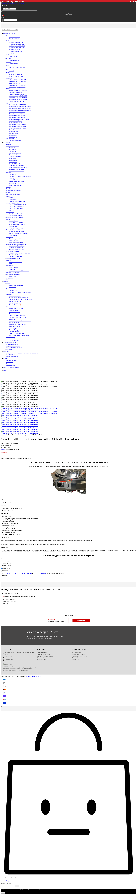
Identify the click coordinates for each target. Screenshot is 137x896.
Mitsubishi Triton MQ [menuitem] (14, 83)
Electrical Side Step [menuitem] (14, 255)
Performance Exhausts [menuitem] (15, 215)
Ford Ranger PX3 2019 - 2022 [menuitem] (17, 48)
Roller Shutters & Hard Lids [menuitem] (13, 230)
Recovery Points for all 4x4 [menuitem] (16, 228)
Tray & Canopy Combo (9, 342)
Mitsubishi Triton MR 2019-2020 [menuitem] (17, 85)
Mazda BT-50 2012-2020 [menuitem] (16, 76)
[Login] (1, 11)
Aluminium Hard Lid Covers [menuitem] (16, 231)
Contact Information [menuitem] (12, 356)
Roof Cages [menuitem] (9, 237)
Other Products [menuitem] (10, 337)
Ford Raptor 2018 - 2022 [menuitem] (15, 51)
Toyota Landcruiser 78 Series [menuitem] (17, 114)
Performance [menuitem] (10, 212)
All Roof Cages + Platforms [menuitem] (16, 239)
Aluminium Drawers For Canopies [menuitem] (18, 298)
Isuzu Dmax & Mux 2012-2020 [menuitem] (17, 67)
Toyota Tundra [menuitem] (13, 130)
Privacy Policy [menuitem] (10, 362)
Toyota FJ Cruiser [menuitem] (14, 131)
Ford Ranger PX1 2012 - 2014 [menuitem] (16, 44)
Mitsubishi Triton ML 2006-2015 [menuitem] (17, 81)
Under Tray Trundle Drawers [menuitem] (17, 333)
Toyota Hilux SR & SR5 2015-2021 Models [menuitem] (20, 110)
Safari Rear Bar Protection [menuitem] (16, 165)
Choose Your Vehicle (9, 33)
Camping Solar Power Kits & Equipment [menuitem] (20, 176)
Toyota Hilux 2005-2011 (26, 574)
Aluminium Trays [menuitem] (13, 310)
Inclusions (5, 570)
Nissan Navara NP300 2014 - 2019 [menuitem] (18, 90)
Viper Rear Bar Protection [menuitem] (16, 171)
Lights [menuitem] (7, 196)
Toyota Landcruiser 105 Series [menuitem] (17, 126)
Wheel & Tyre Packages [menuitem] (13, 274)
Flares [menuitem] (8, 192)
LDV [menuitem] (7, 69)
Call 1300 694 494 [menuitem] (11, 355)
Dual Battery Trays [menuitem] (11, 189)
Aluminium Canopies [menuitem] (14, 296)
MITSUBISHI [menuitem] (9, 78)
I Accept (3, 892)
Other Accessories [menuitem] (11, 280)
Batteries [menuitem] (8, 144)
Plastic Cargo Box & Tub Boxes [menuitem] (14, 217)
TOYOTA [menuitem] (8, 103)
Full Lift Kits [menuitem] (12, 269)
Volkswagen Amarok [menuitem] (15, 140)
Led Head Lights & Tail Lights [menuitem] (17, 201)
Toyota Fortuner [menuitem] (13, 133)
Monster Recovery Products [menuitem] (17, 224)
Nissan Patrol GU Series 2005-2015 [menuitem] (18, 99)
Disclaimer (5, 572)
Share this (4, 575)
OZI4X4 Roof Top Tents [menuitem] (15, 185)
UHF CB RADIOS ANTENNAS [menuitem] (16, 206)
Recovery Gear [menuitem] (13, 226)
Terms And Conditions (43, 654)
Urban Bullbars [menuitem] (13, 162)
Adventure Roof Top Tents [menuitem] (16, 181)
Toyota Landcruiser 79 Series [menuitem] (17, 115)
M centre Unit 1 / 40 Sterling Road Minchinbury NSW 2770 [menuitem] (22, 353)
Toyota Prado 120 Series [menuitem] (15, 121)
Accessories (6, 142)
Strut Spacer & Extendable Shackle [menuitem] (19, 271)
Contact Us (6, 351)
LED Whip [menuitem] (11, 210)
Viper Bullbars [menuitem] (13, 160)
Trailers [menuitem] (8, 283)
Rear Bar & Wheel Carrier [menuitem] (16, 164)
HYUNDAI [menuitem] (8, 62)
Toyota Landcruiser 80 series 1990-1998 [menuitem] (20, 117)
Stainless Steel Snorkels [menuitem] (15, 262)
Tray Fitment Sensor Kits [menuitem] (16, 326)
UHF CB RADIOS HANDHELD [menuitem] (16, 208)
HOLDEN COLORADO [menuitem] (14, 60)
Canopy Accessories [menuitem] (15, 303)
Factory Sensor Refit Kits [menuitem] (16, 248)
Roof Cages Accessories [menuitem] (16, 242)
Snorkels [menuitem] (8, 260)
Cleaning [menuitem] (8, 187)
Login (4, 370)
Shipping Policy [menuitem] (10, 365)
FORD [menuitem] (7, 40)
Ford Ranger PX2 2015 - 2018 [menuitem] (17, 46)
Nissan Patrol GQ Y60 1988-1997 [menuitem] (18, 96)
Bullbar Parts (11, 574)
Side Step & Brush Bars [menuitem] (15, 256)
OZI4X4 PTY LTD (42, 574)
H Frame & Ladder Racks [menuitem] (13, 194)
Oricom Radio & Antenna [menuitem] (13, 203)
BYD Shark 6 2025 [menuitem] (14, 39)
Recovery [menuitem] (9, 219)
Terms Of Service (42, 652)
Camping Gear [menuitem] (13, 174)
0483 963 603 (9, 660)
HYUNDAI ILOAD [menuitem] (13, 64)
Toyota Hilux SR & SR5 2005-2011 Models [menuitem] (20, 106)
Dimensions (5, 559)
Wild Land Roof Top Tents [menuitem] (16, 183)
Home (2, 435)
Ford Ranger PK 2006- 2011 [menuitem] (16, 42)
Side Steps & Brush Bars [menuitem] (12, 251)
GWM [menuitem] (7, 55)
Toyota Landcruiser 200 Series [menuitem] (17, 128)
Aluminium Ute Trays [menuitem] (15, 314)
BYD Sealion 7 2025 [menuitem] (14, 37)
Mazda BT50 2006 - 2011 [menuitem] (15, 74)
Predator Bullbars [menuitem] (14, 155)
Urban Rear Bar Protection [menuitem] (16, 169)
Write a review (81, 620)
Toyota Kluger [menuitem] (13, 137)
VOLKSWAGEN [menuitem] (10, 139)
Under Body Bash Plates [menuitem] (13, 273)
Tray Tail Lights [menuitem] (13, 328)
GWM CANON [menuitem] (13, 56)
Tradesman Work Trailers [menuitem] (16, 285)
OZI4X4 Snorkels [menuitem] (13, 264)
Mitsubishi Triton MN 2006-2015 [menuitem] (17, 80)
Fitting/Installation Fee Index (11, 367)
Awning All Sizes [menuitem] (13, 240)
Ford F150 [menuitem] (11, 53)
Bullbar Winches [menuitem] (13, 221)
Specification (6, 568)
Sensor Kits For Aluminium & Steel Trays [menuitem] (20, 321)
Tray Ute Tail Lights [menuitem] (14, 330)
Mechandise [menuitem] (12, 339)
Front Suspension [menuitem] (14, 267)
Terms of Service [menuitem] (11, 360)
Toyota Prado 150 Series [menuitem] (15, 123)
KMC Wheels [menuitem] (12, 276)
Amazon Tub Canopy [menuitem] (15, 301)
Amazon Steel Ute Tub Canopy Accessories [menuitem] (21, 299)
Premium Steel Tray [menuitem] (14, 312)
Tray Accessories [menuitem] (14, 323)
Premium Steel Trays (78, 658)
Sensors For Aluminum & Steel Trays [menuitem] (16, 244)
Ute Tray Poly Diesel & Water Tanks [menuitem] (19, 335)
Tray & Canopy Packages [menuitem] (16, 308)
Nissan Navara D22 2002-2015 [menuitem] (17, 94)
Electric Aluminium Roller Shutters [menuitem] (18, 233)
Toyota (17, 574)
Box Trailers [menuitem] (12, 287)
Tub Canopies (76, 659)
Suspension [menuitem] (9, 265)
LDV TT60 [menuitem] (11, 71)
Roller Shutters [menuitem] (13, 235)
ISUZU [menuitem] (7, 65)
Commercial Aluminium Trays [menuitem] (17, 317)
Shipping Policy (41, 659)
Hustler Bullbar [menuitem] (13, 151)
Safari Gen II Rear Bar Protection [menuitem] (18, 167)
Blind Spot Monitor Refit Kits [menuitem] (16, 246)
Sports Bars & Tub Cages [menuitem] (13, 258)
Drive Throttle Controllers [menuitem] (16, 214)
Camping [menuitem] (8, 173)
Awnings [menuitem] (11, 178)
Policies (5, 358)
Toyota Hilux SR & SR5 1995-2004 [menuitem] (18, 105)
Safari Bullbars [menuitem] (13, 158)
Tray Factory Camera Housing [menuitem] (17, 324)
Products (5, 281)
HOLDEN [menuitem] (8, 58)
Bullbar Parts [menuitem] (12, 149)
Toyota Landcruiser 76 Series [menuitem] (17, 112)
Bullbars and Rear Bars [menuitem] (12, 146)
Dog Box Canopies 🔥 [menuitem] (15, 305)
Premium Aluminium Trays (79, 656)
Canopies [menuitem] (9, 294)
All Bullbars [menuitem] (12, 148)
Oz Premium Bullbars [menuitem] (15, 153)
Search (17, 886)
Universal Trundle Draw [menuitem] (15, 331)
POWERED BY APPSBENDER (33, 676)
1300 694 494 (9, 657)
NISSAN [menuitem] (8, 89)
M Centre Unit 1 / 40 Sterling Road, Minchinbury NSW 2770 (19, 653)
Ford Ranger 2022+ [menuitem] (14, 49)
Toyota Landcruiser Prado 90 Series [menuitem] (19, 119)
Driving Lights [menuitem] (12, 199)
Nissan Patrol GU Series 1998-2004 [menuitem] (18, 98)
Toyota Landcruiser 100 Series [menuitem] (17, 124)
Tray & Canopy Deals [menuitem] (12, 344)
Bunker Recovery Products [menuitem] (16, 223)
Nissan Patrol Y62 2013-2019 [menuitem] (16, 101)
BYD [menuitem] (7, 35)
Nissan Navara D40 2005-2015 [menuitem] (17, 92)
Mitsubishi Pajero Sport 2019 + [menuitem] (17, 87)
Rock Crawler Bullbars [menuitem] (15, 156)
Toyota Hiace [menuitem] (13, 135)
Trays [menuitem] (7, 306)
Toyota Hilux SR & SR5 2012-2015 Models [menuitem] (20, 108)
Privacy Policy (41, 658)
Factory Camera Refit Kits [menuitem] (16, 249)
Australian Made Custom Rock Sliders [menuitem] (19, 253)
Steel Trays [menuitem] (12, 319)
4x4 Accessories (76, 652)
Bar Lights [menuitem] (12, 198)
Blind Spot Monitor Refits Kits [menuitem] (17, 315)
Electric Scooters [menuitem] (14, 340)
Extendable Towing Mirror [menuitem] (13, 190)
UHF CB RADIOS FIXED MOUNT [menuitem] (17, 205)
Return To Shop (5, 881)
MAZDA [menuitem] (8, 73)
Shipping (3, 450)
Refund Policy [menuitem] (10, 364)
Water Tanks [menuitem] (9, 278)
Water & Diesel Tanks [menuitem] (15, 180)
